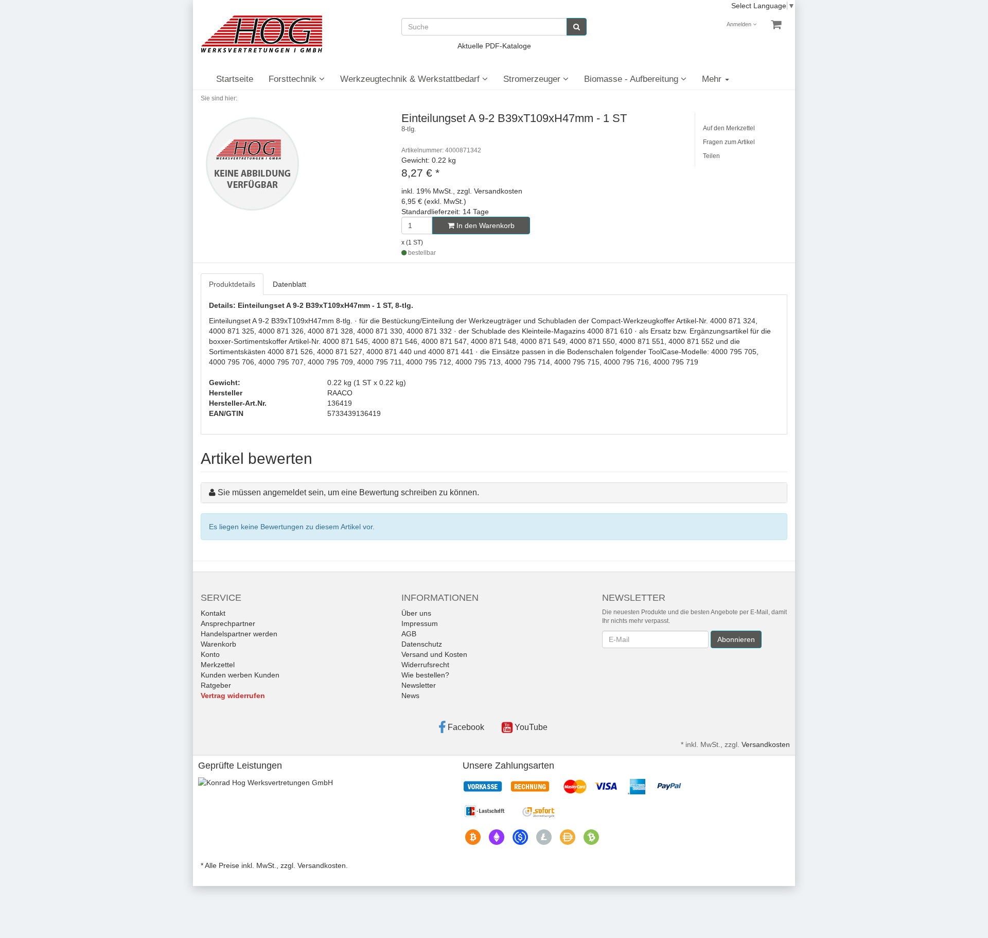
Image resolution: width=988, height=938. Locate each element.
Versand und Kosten (434, 654)
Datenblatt (289, 284)
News (410, 695)
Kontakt (213, 613)
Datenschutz (421, 644)
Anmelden (740, 24)
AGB (408, 634)
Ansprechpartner (228, 623)
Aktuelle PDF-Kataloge (494, 46)
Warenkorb (218, 644)
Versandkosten (766, 744)
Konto (210, 654)
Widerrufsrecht (425, 665)
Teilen (711, 156)
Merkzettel (218, 665)
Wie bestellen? (425, 675)
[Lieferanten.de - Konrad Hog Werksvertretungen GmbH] (265, 781)
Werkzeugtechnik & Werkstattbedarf (411, 79)
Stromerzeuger (533, 79)
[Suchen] (577, 27)
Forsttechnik (294, 79)
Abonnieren (736, 639)
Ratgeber (216, 685)
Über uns (416, 613)
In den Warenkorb (484, 225)
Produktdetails (232, 284)
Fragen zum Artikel (729, 142)
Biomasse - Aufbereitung (632, 79)
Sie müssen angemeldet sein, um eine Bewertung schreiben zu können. (348, 492)
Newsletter (418, 685)
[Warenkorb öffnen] (776, 24)
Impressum (419, 623)
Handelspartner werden (239, 634)
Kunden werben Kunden (240, 675)
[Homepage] (261, 34)
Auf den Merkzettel (729, 128)
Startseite (234, 79)
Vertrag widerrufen (233, 695)
